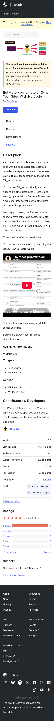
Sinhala (14, 675)
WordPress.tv (12, 635)
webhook (37, 492)
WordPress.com (13, 645)
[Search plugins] (35, 35)
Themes (32, 599)
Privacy (7, 609)
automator (45, 486)
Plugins (32, 604)
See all (47, 552)
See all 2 (47, 479)
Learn (6, 619)
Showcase (34, 593)
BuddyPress (11, 661)
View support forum (14, 575)
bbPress (9, 656)
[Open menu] (49, 4)
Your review (9, 552)
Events (32, 624)
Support (10, 144)
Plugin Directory (11, 13)
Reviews (10, 129)
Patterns (33, 609)
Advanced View (11, 501)
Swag (33, 635)
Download (10, 109)
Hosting (7, 604)
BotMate (12, 101)
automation (33, 486)
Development (13, 136)
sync (29, 492)
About (6, 593)
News (6, 599)
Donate (34, 630)
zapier (47, 492)
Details (10, 121)
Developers (9, 630)
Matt (7, 650)
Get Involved (35, 619)
